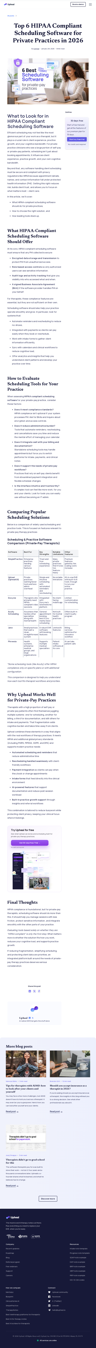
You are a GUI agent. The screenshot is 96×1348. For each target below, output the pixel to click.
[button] (90, 4)
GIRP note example (77, 1271)
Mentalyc (10, 1292)
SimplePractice (12, 1305)
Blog (8, 1257)
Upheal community (60, 1292)
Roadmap (10, 1253)
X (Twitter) (57, 1301)
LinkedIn (55, 1305)
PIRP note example (77, 1275)
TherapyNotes (12, 1310)
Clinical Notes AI (12, 1301)
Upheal (36, 49)
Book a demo (78, 4)
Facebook (56, 1296)
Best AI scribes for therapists (18, 1323)
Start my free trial (77, 139)
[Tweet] (34, 991)
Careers (9, 1275)
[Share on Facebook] (39, 991)
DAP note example (77, 1262)
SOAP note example (78, 1257)
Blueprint (9, 1296)
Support (9, 1271)
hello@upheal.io (58, 1310)
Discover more (48, 1198)
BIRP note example (77, 1266)
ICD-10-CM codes (77, 1280)
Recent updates (12, 1248)
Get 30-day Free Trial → (29, 843)
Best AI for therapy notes (16, 1319)
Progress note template (80, 1253)
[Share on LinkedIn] (30, 991)
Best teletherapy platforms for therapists (23, 1314)
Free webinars (11, 1266)
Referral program (13, 1262)
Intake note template (78, 1248)
